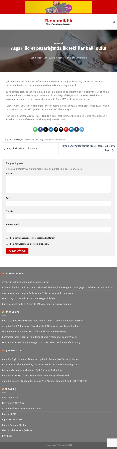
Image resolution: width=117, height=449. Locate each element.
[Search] (114, 22)
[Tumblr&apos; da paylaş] (76, 129)
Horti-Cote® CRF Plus (13, 403)
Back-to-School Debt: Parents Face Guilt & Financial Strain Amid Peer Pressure (42, 320)
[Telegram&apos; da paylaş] (81, 129)
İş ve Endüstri (13, 350)
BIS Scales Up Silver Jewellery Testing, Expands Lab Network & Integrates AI (41, 364)
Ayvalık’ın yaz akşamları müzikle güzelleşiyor (25, 282)
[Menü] (4, 21)
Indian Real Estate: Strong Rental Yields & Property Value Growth (35, 375)
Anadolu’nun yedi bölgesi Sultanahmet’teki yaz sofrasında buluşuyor (37, 293)
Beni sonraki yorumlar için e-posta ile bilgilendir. (32, 238)
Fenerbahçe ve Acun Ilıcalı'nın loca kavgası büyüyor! (29, 298)
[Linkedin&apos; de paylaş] (71, 129)
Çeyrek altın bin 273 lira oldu (22, 148)
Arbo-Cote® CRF (10, 397)
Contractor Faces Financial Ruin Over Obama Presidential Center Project (39, 337)
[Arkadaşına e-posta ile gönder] (61, 129)
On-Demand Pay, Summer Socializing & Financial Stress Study (34, 331)
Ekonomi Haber (14, 273)
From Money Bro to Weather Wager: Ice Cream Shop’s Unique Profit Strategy (41, 342)
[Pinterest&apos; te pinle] (66, 129)
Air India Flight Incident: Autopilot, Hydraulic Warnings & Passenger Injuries (41, 359)
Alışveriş (10, 389)
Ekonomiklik (35, 58)
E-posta (10, 211)
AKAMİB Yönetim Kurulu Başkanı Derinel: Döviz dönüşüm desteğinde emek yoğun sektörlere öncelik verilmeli (58, 287)
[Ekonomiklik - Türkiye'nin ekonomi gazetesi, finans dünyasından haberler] (58, 22)
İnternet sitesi (12, 224)
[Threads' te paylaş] (56, 129)
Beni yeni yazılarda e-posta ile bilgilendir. (29, 244)
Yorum (9, 173)
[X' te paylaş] (45, 129)
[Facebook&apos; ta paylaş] (40, 129)
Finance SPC (12, 312)
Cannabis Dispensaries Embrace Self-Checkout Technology (32, 370)
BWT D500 (7, 436)
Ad (7, 198)
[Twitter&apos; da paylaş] (50, 129)
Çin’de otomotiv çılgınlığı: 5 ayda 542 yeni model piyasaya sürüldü (36, 304)
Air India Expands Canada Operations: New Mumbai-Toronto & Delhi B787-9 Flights (44, 381)
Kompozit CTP (9, 414)
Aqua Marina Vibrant (12, 419)
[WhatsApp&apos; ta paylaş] (35, 129)
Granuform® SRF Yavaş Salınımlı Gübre (22, 408)
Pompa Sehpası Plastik (14, 425)
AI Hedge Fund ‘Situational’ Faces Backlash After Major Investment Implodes (41, 326)
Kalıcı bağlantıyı (41, 139)
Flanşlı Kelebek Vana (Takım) (17, 430)
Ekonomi (58, 43)
